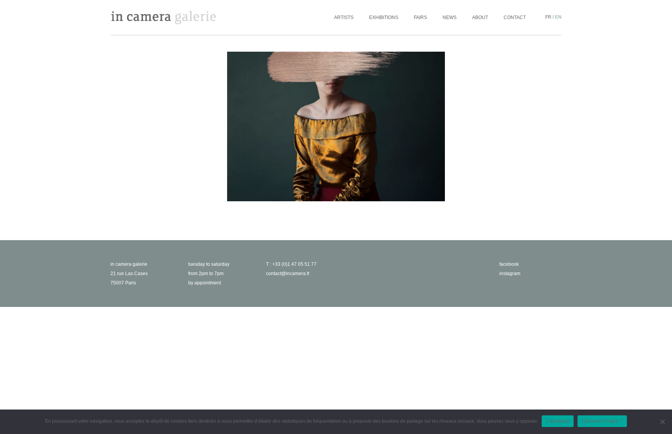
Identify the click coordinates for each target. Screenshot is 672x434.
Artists (344, 17)
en (558, 17)
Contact (515, 17)
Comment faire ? (602, 421)
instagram (509, 273)
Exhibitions (383, 17)
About (480, 17)
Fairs (420, 17)
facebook (509, 264)
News (450, 17)
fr (548, 17)
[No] (662, 421)
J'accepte (558, 421)
